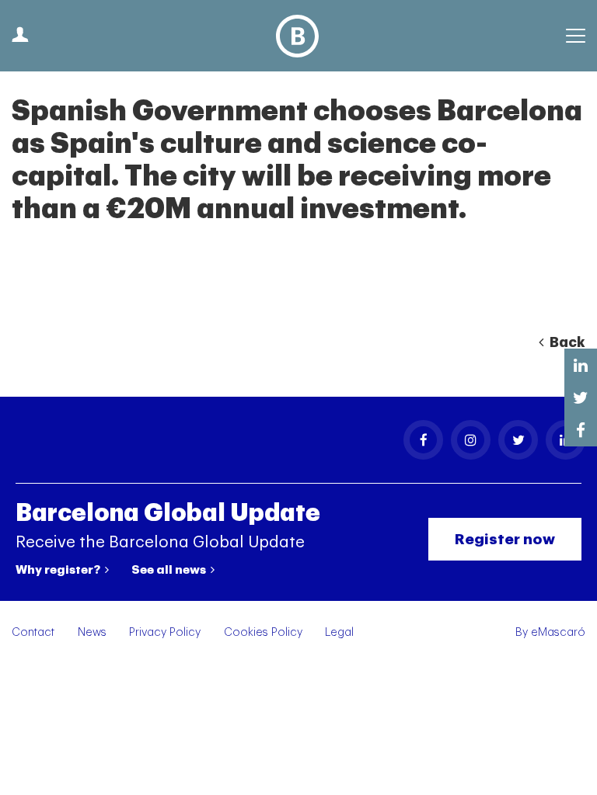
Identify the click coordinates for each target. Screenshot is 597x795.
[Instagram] (471, 440)
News (92, 632)
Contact (33, 632)
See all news (169, 570)
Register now (505, 539)
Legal (339, 632)
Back (565, 342)
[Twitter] (518, 440)
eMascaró (558, 632)
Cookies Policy (263, 632)
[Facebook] (423, 440)
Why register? (59, 570)
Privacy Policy (165, 632)
